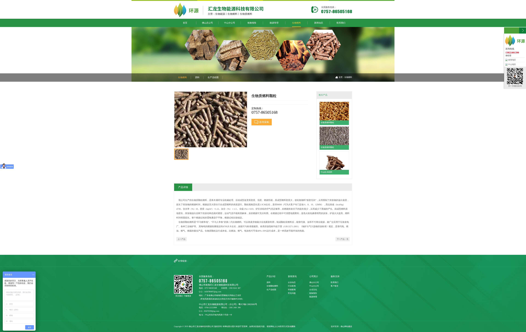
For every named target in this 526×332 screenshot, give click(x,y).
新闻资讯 (292, 276)
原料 (197, 77)
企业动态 (292, 282)
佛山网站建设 (346, 326)
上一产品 (181, 239)
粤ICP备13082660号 (247, 304)
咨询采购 (263, 122)
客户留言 (334, 286)
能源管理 (313, 297)
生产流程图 (213, 77)
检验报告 (313, 293)
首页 (341, 77)
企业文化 (313, 290)
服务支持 (335, 276)
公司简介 (313, 276)
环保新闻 (292, 290)
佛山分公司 (314, 282)
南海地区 (512, 60)
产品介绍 (271, 276)
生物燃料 (182, 77)
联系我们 (334, 282)
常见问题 (292, 293)
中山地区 (512, 64)
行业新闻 (292, 286)
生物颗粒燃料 (272, 286)
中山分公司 (314, 286)
